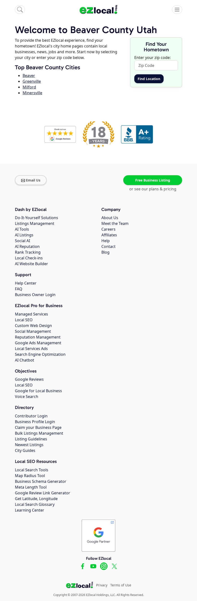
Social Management (33, 331)
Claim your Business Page (38, 427)
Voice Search (26, 396)
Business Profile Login (35, 421)
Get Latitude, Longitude (36, 498)
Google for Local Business (38, 390)
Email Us (33, 180)
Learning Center (29, 510)
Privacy (101, 585)
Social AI (22, 240)
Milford (29, 87)
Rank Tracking (28, 252)
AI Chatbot (24, 360)
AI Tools (22, 229)
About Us (109, 217)
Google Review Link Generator (42, 493)
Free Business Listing (152, 180)
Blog (105, 252)
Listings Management (34, 223)
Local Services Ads (31, 348)
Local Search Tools (31, 470)
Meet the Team (115, 223)
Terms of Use (120, 585)
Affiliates (109, 235)
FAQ (18, 289)
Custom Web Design (33, 325)
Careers (108, 229)
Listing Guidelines (31, 439)
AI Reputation (27, 246)
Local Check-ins (29, 258)
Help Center (26, 283)
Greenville (32, 81)
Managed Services (31, 314)
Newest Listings (29, 444)
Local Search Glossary (35, 504)
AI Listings (24, 235)
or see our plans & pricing (152, 189)
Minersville (32, 92)
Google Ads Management (38, 342)
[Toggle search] (20, 10)
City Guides (25, 450)
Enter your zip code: (152, 57)
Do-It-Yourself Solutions (36, 217)
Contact (108, 246)
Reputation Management (38, 337)
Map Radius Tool (30, 475)
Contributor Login (31, 416)
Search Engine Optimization (40, 354)
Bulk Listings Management (39, 433)
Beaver (29, 75)
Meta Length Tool (31, 487)
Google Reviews (29, 379)
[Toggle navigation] (177, 10)
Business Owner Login (35, 294)
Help (105, 240)
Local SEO (24, 319)
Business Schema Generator (40, 481)
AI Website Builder (31, 263)
